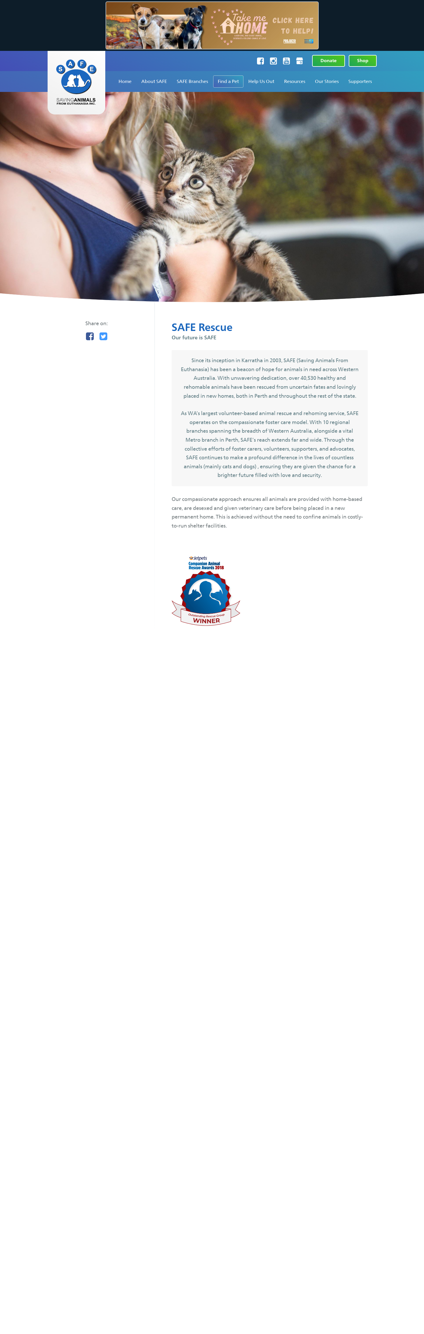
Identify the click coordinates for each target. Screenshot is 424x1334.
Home (125, 81)
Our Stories (327, 81)
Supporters (360, 81)
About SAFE (154, 81)
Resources (294, 81)
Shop (362, 60)
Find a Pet (228, 81)
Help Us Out (261, 81)
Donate (328, 60)
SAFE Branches (192, 81)
